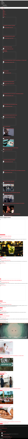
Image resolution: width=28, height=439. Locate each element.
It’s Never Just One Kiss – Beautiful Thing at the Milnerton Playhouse (14, 170)
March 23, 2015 (10, 172)
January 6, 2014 (10, 149)
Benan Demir (6, 106)
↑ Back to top (1, 438)
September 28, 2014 (11, 128)
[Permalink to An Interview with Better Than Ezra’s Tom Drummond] (8, 212)
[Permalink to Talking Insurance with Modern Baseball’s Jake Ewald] (8, 191)
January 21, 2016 (12, 62)
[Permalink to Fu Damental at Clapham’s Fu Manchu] (9, 24)
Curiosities (1, 307)
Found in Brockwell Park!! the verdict (9, 36)
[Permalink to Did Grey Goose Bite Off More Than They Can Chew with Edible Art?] (10, 278)
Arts (0, 234)
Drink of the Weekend (4, 304)
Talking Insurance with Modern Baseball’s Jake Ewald (11, 192)
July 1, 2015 (11, 27)
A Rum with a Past (3, 258)
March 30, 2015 (10, 106)
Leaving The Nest (3, 372)
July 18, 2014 (8, 205)
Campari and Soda (3, 302)
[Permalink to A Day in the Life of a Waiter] (2, 433)
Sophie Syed (6, 128)
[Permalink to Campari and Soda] (13, 300)
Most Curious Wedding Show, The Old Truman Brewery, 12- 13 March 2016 (14, 60)
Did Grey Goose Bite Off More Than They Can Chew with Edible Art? (11, 280)
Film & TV (1, 390)
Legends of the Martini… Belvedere (8, 181)
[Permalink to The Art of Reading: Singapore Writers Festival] (8, 146)
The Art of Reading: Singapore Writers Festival (10, 147)
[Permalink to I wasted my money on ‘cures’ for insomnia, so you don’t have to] (6, 420)
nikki (0, 373)
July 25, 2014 (10, 194)
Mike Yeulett (6, 95)
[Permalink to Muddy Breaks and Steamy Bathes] (9, 80)
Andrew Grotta (6, 194)
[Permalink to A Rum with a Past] (11, 256)
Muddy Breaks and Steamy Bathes (8, 81)
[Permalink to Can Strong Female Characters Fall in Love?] (9, 113)
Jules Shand (3, 282)
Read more (1, 320)
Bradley (5, 205)
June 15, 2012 (9, 304)
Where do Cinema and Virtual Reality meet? (10, 104)
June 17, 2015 (11, 38)
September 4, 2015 (10, 95)
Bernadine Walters (6, 27)
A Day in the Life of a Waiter (5, 434)
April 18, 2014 (8, 260)
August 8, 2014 (12, 183)
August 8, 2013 (7, 282)
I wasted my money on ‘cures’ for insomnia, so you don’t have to (10, 421)
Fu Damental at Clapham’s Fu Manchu (9, 25)
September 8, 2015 (4, 373)
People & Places (3, 234)
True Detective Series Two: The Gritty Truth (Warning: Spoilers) (13, 93)
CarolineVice (6, 172)
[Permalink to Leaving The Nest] (9, 69)
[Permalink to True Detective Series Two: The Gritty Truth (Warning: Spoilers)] (9, 92)
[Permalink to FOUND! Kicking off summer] (9, 45)
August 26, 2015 (12, 83)
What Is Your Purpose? (6, 126)
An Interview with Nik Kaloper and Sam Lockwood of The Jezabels (13, 203)
